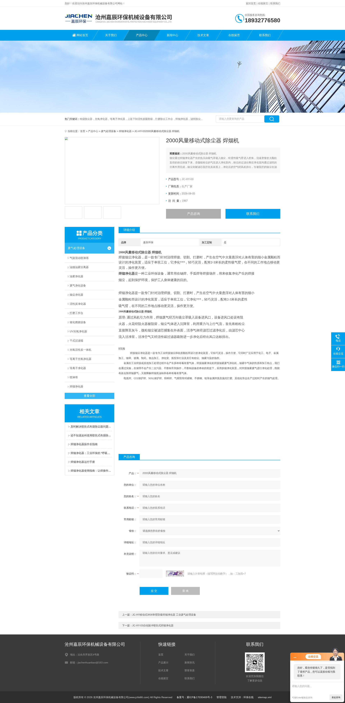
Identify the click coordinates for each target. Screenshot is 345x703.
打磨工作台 (76, 313)
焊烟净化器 (125, 131)
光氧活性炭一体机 (80, 349)
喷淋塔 (74, 377)
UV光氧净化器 (78, 331)
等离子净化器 (78, 368)
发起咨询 (336, 697)
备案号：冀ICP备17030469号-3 (194, 697)
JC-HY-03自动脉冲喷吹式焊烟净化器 (152, 625)
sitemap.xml (265, 697)
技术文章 (203, 35)
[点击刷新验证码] (175, 574)
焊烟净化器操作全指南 (84, 444)
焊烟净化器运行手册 (83, 461)
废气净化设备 (78, 285)
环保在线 (248, 697)
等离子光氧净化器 (80, 358)
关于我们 (111, 35)
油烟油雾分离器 (79, 267)
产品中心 (142, 35)
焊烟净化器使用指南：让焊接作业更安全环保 (91, 470)
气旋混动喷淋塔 (79, 257)
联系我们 (275, 3)
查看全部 (89, 395)
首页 (82, 131)
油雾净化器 (76, 276)
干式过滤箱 (76, 340)
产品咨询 (193, 214)
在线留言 (263, 3)
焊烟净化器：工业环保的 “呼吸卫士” (91, 453)
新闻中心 (172, 35)
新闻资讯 (190, 662)
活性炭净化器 (78, 303)
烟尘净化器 (76, 294)
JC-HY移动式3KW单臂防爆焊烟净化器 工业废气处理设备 (164, 614)
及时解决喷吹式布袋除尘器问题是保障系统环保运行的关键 (91, 426)
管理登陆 (222, 697)
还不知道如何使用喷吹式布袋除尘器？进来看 (91, 435)
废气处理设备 (108, 131)
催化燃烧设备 (78, 322)
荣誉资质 (190, 670)
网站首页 (82, 35)
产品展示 (163, 662)
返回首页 (251, 3)
